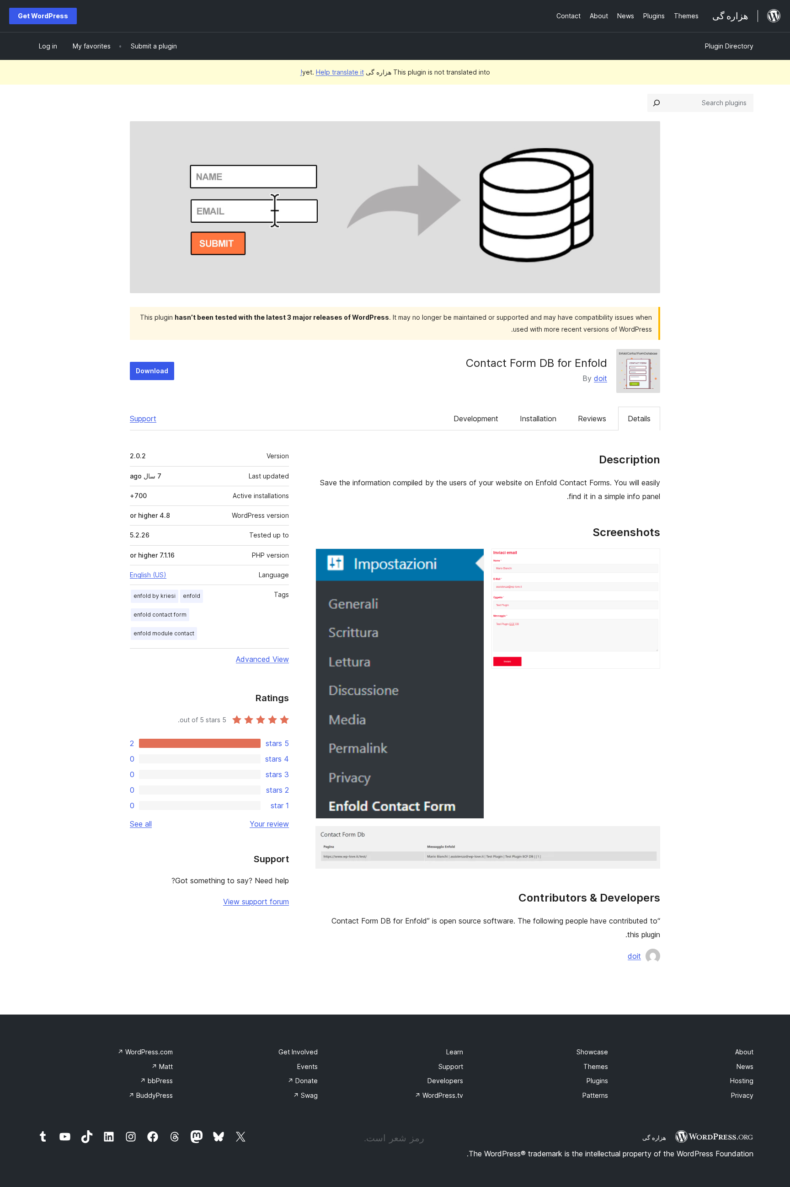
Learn (454, 1052)
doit (600, 378)
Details (639, 418)
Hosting (741, 1081)
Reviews (592, 418)
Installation (538, 418)
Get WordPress (43, 16)
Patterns (595, 1095)
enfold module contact (163, 633)
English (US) (148, 575)
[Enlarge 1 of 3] (647, 560)
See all (141, 823)
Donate (303, 1081)
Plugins (597, 1081)
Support (143, 418)
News (745, 1066)
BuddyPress (150, 1095)
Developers (445, 1081)
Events (307, 1066)
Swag (305, 1095)
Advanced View (262, 659)
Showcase (592, 1052)
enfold (191, 595)
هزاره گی (654, 1137)
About (744, 1052)
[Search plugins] (656, 103)
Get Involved (298, 1052)
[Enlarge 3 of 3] (647, 838)
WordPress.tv (439, 1095)
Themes (595, 1066)
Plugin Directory (729, 46)
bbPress (156, 1081)
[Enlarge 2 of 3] (471, 560)
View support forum (256, 901)
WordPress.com (145, 1052)
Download (152, 371)
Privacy (742, 1095)
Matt (162, 1066)
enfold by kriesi (154, 595)
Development (476, 418)
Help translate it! (332, 72)
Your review (269, 823)
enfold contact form (160, 614)
